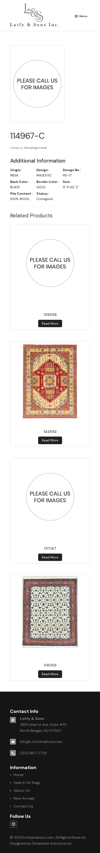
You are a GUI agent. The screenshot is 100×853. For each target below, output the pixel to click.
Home (18, 774)
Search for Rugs (27, 782)
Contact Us (23, 806)
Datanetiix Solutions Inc (52, 843)
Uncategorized (35, 148)
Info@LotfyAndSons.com (41, 741)
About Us (22, 790)
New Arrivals (24, 798)
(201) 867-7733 (33, 753)
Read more (50, 323)
